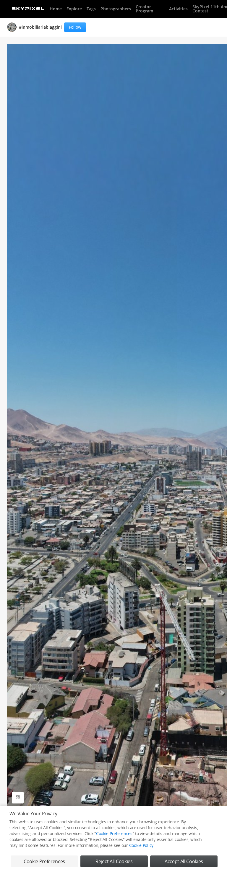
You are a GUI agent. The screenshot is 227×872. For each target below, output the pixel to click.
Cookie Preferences (114, 833)
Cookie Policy (141, 845)
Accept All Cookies (184, 861)
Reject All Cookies (113, 861)
